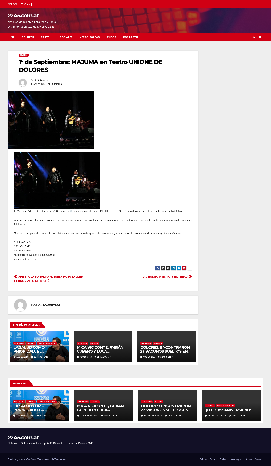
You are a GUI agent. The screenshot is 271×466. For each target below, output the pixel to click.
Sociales (66, 37)
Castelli (47, 37)
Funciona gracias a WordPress (22, 459)
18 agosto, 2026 (25, 415)
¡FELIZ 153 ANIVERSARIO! (228, 410)
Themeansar (60, 459)
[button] (254, 37)
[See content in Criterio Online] (57, 180)
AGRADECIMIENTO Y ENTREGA (166, 276)
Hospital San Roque (47, 343)
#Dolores (57, 84)
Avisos (111, 37)
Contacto (130, 37)
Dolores (27, 37)
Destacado (19, 343)
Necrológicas (90, 37)
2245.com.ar (23, 15)
